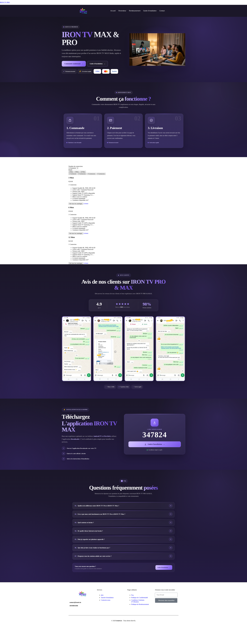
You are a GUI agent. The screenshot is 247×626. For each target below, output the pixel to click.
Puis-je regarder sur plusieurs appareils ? (90, 539)
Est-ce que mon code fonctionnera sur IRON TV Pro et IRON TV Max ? (100, 514)
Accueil (113, 11)
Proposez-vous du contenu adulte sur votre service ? (93, 556)
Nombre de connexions (76, 166)
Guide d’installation (149, 11)
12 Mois (83, 172)
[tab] (73, 174)
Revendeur (122, 11)
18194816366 (73, 605)
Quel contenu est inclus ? (84, 522)
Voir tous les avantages (75, 203)
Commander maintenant (73, 64)
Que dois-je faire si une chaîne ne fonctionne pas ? (92, 548)
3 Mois (71, 172)
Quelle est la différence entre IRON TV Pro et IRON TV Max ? (97, 506)
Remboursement (134, 11)
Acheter (85, 203)
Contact (162, 11)
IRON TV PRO (5, 2)
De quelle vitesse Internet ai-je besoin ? (89, 531)
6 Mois (77, 172)
